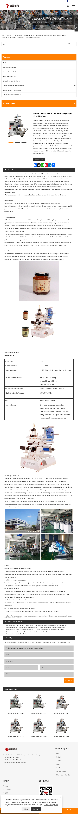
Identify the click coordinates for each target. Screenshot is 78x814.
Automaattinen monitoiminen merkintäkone (19, 625)
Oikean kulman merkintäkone (12, 90)
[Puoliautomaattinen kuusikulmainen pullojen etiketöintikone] (17, 125)
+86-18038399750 (12, 757)
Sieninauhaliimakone (9, 67)
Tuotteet (9, 35)
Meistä (58, 757)
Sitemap (8, 789)
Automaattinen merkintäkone (23, 35)
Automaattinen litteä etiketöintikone (17, 634)
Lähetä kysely (39, 159)
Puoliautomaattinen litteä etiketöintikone (52, 627)
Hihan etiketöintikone (9, 76)
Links (6, 786)
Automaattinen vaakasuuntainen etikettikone (20, 629)
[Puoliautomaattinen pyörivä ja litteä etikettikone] (39, 701)
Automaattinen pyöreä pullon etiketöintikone (50, 629)
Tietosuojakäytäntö (51, 805)
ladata (58, 768)
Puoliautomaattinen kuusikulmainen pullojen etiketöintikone (21, 38)
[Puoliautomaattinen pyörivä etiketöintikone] (16, 725)
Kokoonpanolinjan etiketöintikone (13, 85)
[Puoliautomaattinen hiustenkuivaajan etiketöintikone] (39, 725)
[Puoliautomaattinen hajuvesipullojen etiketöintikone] (62, 701)
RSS (6, 793)
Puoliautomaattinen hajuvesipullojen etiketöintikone (62, 713)
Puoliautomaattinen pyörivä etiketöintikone (16, 736)
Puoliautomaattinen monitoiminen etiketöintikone (50, 35)
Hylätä (26, 809)
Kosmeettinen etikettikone (11, 72)
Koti (3, 35)
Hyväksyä (36, 809)
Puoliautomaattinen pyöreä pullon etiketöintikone (21, 627)
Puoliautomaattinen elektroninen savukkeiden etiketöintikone (62, 736)
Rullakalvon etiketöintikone (11, 81)
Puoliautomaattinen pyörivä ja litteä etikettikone (39, 713)
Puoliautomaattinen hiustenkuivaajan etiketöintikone (39, 736)
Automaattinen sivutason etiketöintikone (36, 632)
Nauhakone (6, 63)
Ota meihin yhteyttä (63, 775)
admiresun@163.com (18, 762)
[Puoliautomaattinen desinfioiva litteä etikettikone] (16, 701)
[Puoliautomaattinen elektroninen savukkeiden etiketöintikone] (62, 725)
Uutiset (58, 764)
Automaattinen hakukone (14, 632)
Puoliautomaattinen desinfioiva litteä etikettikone (16, 713)
